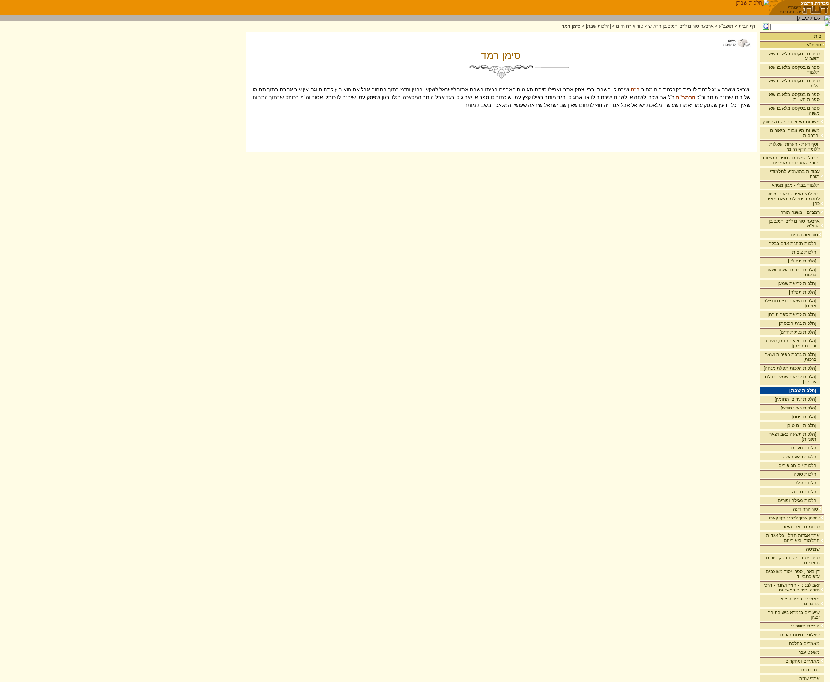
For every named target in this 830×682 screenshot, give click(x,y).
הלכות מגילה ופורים (797, 500)
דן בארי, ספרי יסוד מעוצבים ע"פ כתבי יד (793, 574)
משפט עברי (808, 652)
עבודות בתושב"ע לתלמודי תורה (795, 174)
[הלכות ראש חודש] (798, 407)
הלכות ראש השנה (799, 456)
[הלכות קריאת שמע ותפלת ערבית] (790, 379)
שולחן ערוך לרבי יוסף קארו (794, 517)
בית (817, 36)
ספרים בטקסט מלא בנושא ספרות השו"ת (794, 97)
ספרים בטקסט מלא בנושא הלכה (794, 83)
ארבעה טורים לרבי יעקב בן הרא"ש (794, 223)
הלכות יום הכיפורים (797, 465)
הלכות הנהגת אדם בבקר (792, 243)
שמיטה (813, 549)
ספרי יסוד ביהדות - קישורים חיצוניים (793, 560)
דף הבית (747, 26)
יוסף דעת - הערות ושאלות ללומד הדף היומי (794, 146)
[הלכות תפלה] (802, 292)
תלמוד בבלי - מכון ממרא (796, 185)
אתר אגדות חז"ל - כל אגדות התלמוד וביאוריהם (793, 538)
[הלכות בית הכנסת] (797, 323)
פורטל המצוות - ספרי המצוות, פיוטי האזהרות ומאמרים (790, 160)
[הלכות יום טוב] (801, 425)
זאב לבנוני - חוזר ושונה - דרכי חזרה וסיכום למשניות (792, 587)
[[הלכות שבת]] (752, 7)
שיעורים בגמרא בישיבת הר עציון (794, 615)
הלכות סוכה (805, 474)
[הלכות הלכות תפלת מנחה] (790, 368)
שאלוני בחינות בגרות (800, 634)
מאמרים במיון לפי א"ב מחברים (798, 601)
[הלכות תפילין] (802, 260)
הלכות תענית (803, 447)
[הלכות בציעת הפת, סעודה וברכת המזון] (790, 343)
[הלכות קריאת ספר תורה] (792, 314)
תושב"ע (814, 44)
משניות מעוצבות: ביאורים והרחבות (795, 133)
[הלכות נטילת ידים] (797, 332)
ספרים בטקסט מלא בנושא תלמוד (794, 70)
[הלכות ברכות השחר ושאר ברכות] (791, 272)
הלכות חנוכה (804, 491)
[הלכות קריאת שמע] (797, 283)
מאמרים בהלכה (804, 643)
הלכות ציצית (804, 252)
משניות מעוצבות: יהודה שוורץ (791, 121)
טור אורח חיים (804, 234)
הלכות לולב (805, 482)
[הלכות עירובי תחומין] (795, 399)
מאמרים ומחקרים (802, 661)
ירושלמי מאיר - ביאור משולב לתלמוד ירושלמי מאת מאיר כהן (792, 198)
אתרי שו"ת (809, 678)
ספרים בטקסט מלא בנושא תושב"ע (794, 56)
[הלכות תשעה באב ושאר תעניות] (792, 437)
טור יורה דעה (805, 509)
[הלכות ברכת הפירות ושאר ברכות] (790, 357)
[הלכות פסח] (804, 416)
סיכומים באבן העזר (801, 526)
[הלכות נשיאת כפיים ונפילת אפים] (789, 303)
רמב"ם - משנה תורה (800, 212)
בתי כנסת (810, 669)
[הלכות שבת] (802, 390)
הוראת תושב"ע (805, 625)
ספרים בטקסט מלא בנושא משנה (794, 110)
